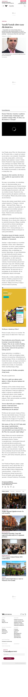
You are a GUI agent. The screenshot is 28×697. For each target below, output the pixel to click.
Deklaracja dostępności (19, 625)
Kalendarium (16, 643)
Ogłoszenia (4, 630)
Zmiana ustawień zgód (19, 621)
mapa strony (4, 643)
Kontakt (3, 621)
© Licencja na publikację (7, 481)
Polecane (12, 491)
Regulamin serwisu (18, 622)
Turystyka (4, 21)
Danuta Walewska (6, 110)
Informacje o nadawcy (19, 623)
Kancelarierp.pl (17, 634)
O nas (3, 619)
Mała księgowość (17, 633)
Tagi (23, 491)
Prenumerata (5, 632)
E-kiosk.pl (16, 629)
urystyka (11, 6)
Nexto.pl (15, 632)
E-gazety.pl (16, 630)
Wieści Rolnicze (17, 636)
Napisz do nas (5, 622)
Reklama (4, 629)
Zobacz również (5, 491)
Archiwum (4, 633)
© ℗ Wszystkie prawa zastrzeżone (9, 483)
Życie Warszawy (17, 637)
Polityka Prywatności (18, 619)
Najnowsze (18, 491)
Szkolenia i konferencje (7, 641)
